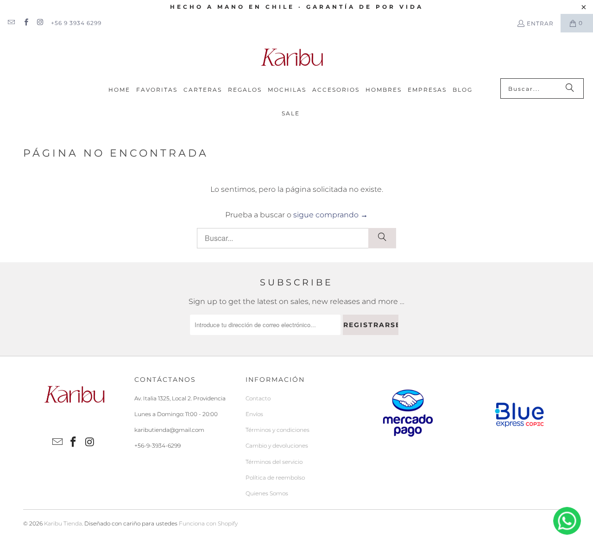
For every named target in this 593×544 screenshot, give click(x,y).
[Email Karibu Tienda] (11, 22)
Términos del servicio (274, 461)
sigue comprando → (330, 214)
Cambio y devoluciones (277, 445)
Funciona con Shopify (208, 523)
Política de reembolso (275, 477)
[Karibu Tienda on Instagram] (40, 22)
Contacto (258, 398)
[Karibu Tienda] (291, 57)
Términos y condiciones (277, 429)
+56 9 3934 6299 (76, 22)
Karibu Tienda (63, 523)
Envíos (254, 414)
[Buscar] (570, 88)
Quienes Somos (267, 493)
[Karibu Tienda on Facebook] (25, 22)
